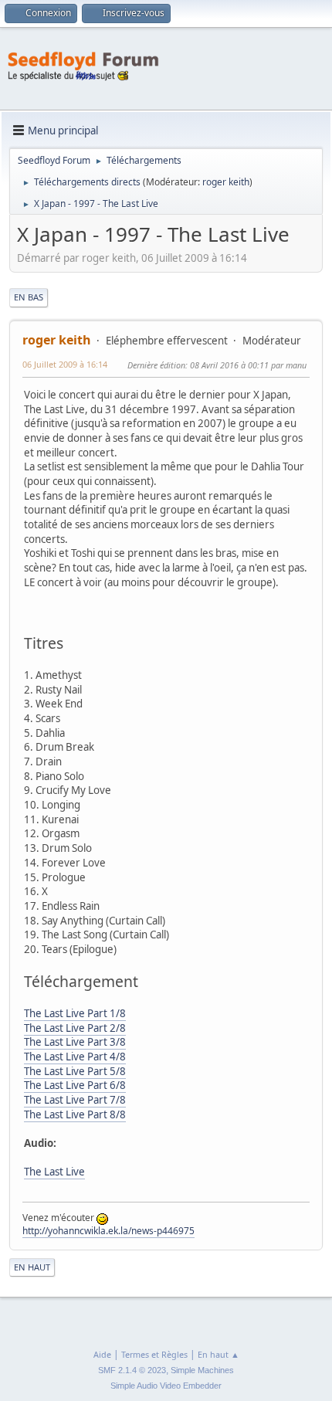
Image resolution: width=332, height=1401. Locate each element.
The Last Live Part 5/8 (75, 1071)
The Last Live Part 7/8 (75, 1100)
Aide (102, 1354)
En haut (32, 1267)
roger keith (225, 181)
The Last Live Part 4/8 (75, 1056)
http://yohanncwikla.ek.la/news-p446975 (108, 1230)
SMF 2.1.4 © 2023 (132, 1370)
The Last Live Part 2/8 (75, 1028)
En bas (28, 297)
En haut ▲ (218, 1354)
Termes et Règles (154, 1354)
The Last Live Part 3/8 (75, 1042)
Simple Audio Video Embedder (166, 1385)
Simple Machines (202, 1370)
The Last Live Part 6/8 (75, 1085)
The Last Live (54, 1172)
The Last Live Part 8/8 (75, 1114)
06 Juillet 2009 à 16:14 (64, 364)
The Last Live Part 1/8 (75, 1013)
